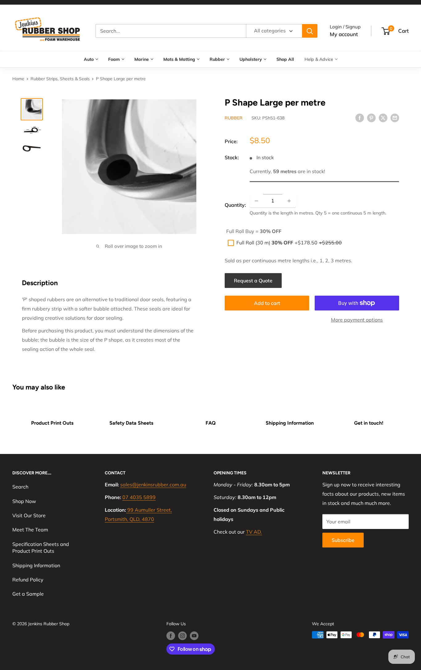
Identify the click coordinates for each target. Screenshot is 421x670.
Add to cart (267, 303)
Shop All (285, 59)
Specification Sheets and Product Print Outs (40, 547)
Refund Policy (27, 579)
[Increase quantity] (289, 200)
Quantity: (235, 205)
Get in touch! (368, 423)
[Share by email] (394, 117)
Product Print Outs (52, 423)
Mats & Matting (179, 59)
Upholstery (250, 59)
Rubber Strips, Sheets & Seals (60, 78)
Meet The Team (30, 529)
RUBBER (234, 118)
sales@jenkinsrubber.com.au (153, 484)
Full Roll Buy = (253, 231)
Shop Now (24, 501)
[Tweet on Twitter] (383, 117)
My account (344, 34)
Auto (89, 59)
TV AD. (254, 532)
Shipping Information (290, 423)
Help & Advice (319, 59)
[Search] (309, 31)
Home (18, 78)
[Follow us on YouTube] (194, 635)
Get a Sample (28, 594)
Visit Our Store (29, 515)
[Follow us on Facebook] (170, 635)
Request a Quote (253, 280)
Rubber (217, 59)
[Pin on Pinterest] (371, 117)
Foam (114, 59)
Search (20, 487)
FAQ (211, 423)
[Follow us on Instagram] (182, 635)
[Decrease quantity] (256, 200)
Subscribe (343, 540)
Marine (141, 59)
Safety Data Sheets (131, 423)
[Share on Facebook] (359, 117)
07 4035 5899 (139, 497)
